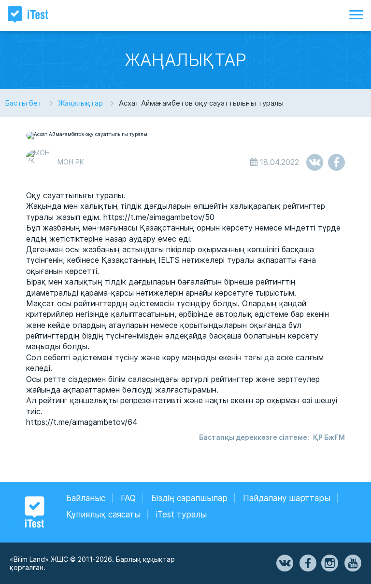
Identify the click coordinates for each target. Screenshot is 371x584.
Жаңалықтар (80, 103)
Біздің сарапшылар (189, 498)
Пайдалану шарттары (286, 498)
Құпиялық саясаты (103, 514)
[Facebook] (307, 563)
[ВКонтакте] (284, 563)
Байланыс (85, 498)
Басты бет (23, 103)
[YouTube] (352, 563)
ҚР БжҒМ (329, 437)
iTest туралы (181, 514)
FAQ (128, 498)
